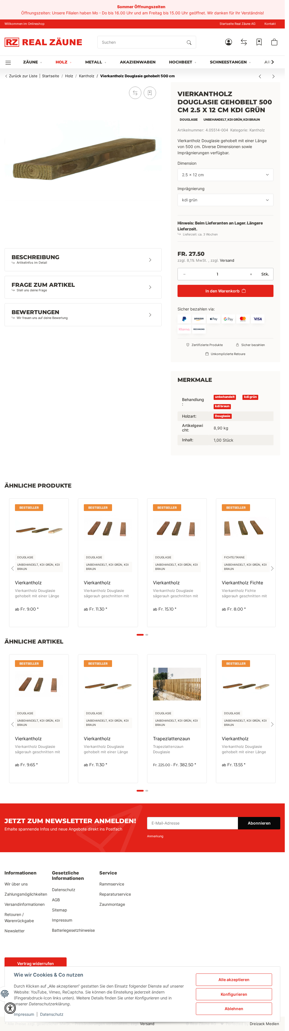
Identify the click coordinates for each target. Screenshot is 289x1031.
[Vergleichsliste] (244, 42)
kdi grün (250, 397)
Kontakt (270, 24)
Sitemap (59, 909)
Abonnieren (259, 823)
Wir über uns (16, 884)
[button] (229, 42)
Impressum (24, 1014)
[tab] (140, 635)
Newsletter (15, 930)
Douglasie (222, 416)
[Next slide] (272, 568)
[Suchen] (189, 42)
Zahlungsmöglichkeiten (26, 894)
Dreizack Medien (264, 1024)
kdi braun (222, 406)
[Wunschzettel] (259, 42)
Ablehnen (234, 1008)
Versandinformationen (25, 904)
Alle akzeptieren (233, 979)
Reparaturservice (115, 894)
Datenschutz (52, 1014)
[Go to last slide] (12, 568)
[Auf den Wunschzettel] (150, 93)
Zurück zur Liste (23, 76)
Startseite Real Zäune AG (237, 24)
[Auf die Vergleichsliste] (135, 93)
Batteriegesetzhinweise (73, 930)
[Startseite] (43, 42)
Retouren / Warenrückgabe (19, 917)
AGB (56, 899)
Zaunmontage (112, 904)
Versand (227, 260)
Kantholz (257, 130)
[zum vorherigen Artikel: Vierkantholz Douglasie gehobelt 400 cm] (260, 76)
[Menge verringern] (184, 274)
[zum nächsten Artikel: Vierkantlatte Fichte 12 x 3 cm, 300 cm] (273, 76)
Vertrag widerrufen (35, 963)
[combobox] (225, 175)
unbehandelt (225, 397)
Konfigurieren (234, 994)
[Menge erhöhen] (250, 274)
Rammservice (111, 884)
